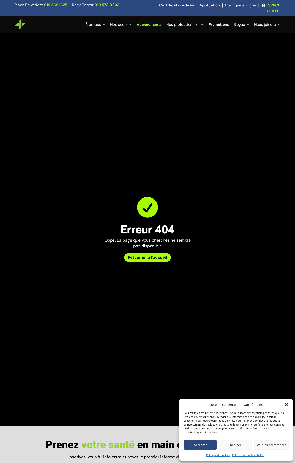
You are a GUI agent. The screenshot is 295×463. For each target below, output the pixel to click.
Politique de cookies (218, 455)
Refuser (235, 445)
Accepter (200, 445)
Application (210, 5)
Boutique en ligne (240, 5)
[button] (286, 404)
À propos (93, 24)
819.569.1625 (55, 5)
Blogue (239, 24)
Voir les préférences (271, 445)
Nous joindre (265, 24)
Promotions (219, 24)
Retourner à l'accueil (147, 257)
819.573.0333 (107, 5)
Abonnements (149, 24)
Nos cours (119, 24)
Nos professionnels (183, 24)
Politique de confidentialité (248, 455)
